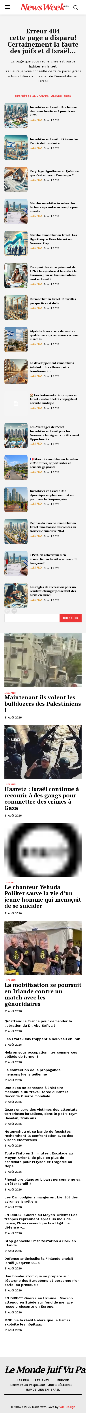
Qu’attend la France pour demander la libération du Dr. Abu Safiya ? (38, 1023)
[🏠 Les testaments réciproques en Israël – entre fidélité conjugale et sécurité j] (16, 403)
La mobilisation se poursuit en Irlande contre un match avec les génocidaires (42, 994)
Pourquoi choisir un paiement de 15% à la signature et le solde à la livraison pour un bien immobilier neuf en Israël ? (53, 273)
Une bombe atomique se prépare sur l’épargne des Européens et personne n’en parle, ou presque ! (42, 1280)
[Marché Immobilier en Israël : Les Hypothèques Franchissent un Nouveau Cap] (16, 243)
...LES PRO (36, 120)
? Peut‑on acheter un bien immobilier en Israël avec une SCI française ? (53, 559)
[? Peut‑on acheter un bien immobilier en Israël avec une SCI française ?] (16, 563)
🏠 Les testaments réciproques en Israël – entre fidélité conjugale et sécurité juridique (53, 399)
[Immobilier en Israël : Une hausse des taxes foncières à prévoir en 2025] (16, 115)
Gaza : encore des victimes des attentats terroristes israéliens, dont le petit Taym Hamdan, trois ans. (41, 1113)
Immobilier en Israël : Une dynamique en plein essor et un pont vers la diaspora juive (51, 495)
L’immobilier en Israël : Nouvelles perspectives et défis (53, 301)
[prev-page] (7, 611)
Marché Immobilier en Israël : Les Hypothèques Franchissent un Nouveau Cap (53, 239)
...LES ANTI (10, 693)
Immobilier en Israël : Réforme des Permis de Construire (54, 141)
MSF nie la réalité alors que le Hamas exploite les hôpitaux (37, 1322)
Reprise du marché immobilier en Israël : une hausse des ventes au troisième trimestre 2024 (53, 527)
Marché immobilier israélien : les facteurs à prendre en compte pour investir (54, 207)
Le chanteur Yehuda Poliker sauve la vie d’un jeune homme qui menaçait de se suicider (42, 896)
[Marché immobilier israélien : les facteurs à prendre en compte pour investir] (16, 211)
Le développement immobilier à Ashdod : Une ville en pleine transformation (52, 367)
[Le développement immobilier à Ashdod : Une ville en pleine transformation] (16, 371)
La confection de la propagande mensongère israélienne (32, 1072)
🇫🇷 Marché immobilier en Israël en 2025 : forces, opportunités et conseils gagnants (54, 463)
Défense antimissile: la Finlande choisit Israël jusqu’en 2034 (38, 1260)
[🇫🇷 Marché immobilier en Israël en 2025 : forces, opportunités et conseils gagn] (16, 467)
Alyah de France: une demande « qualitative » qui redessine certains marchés (54, 335)
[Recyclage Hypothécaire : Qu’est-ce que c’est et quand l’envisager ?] (16, 179)
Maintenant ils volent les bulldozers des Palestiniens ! (42, 703)
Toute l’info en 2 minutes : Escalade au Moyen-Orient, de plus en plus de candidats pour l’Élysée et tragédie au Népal (38, 1159)
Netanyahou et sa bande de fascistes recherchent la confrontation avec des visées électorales (38, 1135)
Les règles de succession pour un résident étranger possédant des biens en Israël (53, 591)
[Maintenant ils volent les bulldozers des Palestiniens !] (43, 660)
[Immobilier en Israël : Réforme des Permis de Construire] (16, 147)
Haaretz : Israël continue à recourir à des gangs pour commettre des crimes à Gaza (41, 798)
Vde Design (67, 1407)
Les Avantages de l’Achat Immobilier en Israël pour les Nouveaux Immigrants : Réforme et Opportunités (54, 433)
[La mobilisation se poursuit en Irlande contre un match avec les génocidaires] (43, 948)
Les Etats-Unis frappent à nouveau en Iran (42, 1039)
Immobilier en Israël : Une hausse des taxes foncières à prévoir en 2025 (53, 111)
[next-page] (14, 611)
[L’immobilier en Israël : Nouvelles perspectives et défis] (16, 307)
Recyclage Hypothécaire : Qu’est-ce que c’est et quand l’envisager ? (54, 173)
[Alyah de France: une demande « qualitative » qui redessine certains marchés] (16, 339)
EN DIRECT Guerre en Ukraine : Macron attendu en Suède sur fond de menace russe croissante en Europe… (38, 1302)
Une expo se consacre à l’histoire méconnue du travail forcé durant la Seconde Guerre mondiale (36, 1092)
